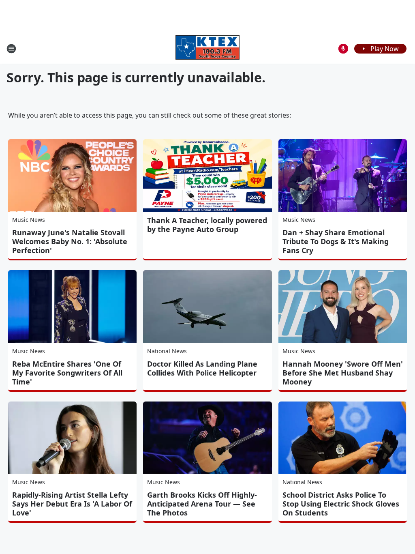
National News (167, 351)
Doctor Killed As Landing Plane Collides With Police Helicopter (202, 368)
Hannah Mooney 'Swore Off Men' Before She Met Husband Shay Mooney (342, 372)
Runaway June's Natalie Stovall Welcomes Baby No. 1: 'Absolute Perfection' (69, 241)
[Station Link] (207, 48)
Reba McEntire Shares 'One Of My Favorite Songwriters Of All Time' (67, 372)
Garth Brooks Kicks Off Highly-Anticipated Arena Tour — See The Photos (202, 503)
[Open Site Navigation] (11, 49)
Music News (28, 219)
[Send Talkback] (343, 49)
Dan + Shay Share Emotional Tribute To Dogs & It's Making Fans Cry (335, 241)
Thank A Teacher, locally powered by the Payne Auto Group (207, 225)
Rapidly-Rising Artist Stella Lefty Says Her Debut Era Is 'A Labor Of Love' (72, 503)
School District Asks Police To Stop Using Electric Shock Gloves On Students (340, 503)
